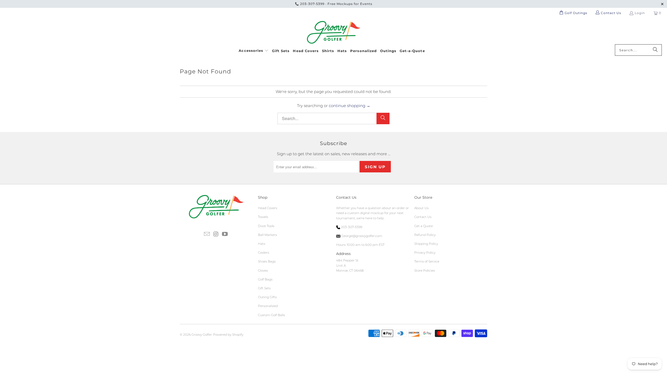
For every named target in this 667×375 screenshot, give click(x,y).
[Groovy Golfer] (333, 32)
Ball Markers (267, 235)
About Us (421, 208)
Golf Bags (265, 279)
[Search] (655, 50)
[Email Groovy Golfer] (207, 234)
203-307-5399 (312, 4)
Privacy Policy (424, 252)
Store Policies (424, 270)
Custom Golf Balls (271, 315)
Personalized (268, 306)
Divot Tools (266, 226)
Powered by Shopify (228, 334)
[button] (254, 49)
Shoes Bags (267, 261)
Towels (263, 217)
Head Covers (267, 208)
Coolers (263, 252)
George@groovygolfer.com (361, 236)
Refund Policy (425, 235)
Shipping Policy (426, 244)
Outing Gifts (267, 297)
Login (640, 13)
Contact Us (422, 217)
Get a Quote (423, 226)
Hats (261, 244)
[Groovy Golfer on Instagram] (216, 234)
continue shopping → (349, 105)
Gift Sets (264, 288)
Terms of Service (426, 261)
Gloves (263, 270)
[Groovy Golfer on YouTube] (225, 234)
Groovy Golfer (202, 334)
